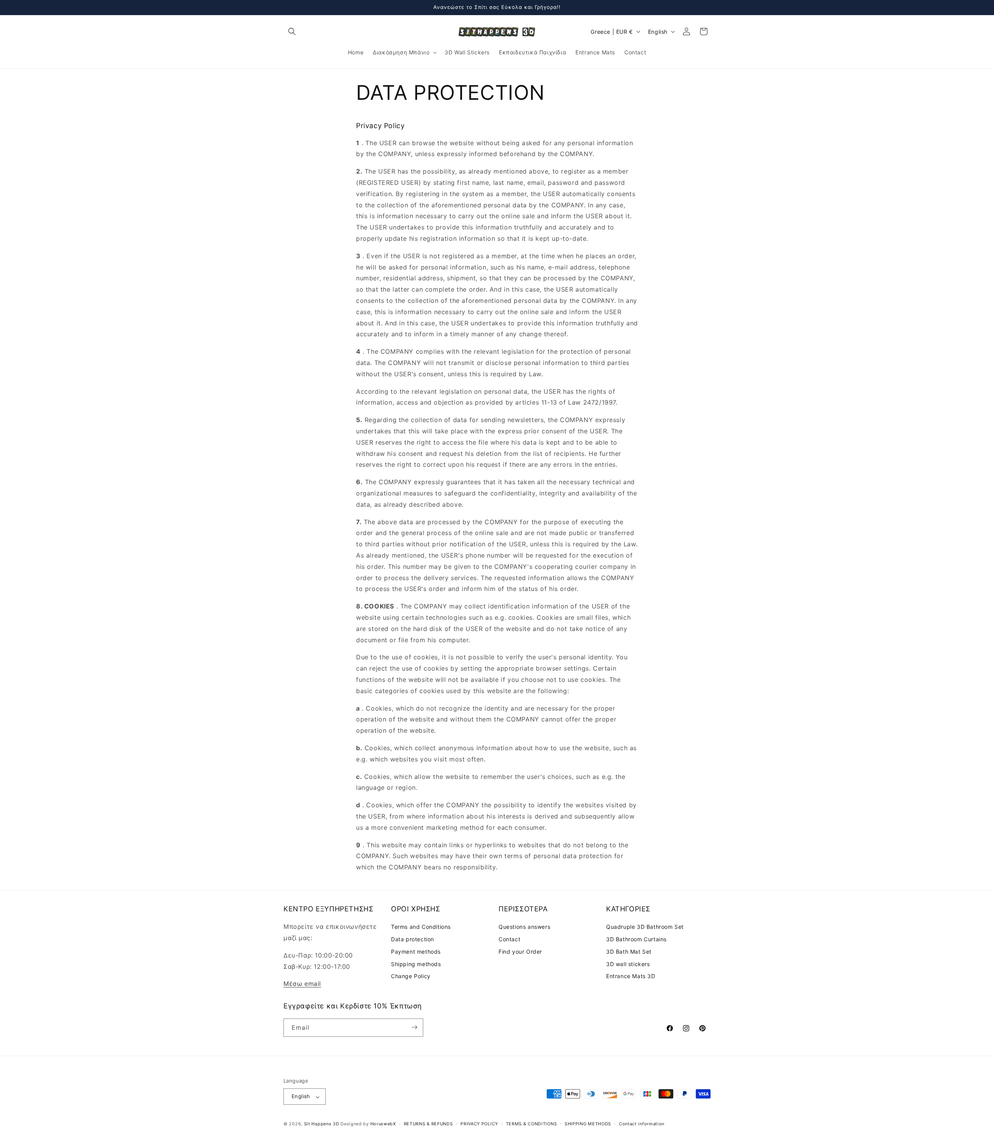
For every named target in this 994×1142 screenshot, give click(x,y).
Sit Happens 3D (321, 1124)
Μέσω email (302, 984)
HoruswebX (383, 1124)
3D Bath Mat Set (629, 951)
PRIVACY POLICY (479, 1123)
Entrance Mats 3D (630, 976)
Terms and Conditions (421, 927)
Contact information (641, 1123)
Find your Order (520, 951)
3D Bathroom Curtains (636, 939)
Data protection (412, 939)
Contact (509, 939)
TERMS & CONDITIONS (531, 1123)
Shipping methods (416, 964)
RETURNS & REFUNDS (428, 1123)
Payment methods (416, 951)
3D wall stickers (628, 964)
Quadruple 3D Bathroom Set (645, 927)
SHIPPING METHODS (588, 1123)
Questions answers (524, 927)
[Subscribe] (414, 1027)
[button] (292, 31)
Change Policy (411, 976)
